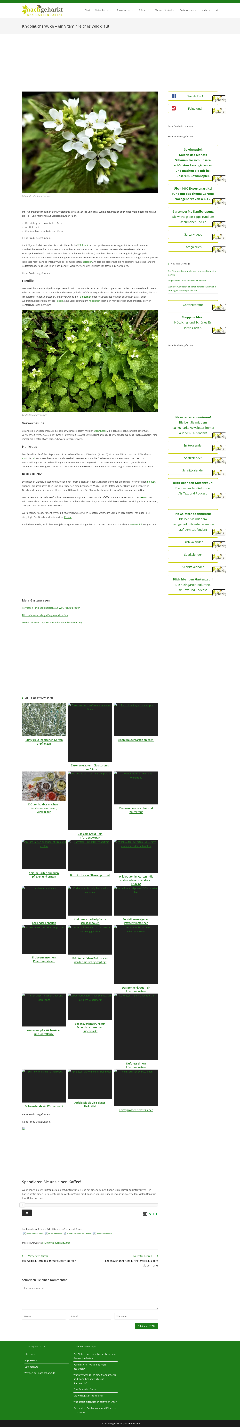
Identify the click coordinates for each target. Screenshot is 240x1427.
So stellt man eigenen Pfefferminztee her (136, 921)
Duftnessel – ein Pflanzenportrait (136, 1065)
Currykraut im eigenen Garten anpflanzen (44, 741)
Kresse (68, 517)
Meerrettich (136, 524)
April (24, 458)
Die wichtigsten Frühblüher (88, 1395)
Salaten (151, 481)
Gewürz (144, 497)
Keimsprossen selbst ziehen (136, 1110)
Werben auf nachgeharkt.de (39, 1372)
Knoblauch (94, 300)
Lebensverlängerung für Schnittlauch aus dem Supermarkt (90, 1027)
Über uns (29, 1354)
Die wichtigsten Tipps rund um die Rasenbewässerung (52, 622)
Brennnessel (100, 430)
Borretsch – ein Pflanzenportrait (90, 875)
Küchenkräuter (62, 1243)
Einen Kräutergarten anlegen (136, 740)
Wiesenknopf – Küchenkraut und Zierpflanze (44, 1032)
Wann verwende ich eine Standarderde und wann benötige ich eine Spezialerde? (94, 1379)
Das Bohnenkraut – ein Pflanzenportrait (136, 989)
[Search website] (216, 10)
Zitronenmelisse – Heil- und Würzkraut (136, 810)
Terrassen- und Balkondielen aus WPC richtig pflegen (51, 607)
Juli (33, 458)
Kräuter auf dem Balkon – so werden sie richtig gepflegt (90, 960)
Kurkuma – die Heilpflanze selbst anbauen (90, 921)
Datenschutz (31, 1366)
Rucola (59, 300)
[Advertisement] (120, 67)
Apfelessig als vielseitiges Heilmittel (89, 1104)
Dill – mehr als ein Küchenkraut (44, 1106)
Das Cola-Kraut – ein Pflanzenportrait (90, 835)
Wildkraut (82, 245)
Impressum (30, 1360)
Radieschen (85, 296)
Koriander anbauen (44, 923)
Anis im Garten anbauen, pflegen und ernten (44, 874)
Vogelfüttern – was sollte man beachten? (187, 280)
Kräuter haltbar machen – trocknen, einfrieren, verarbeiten (44, 808)
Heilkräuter (48, 1243)
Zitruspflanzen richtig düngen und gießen (45, 615)
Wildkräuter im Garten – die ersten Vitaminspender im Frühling (136, 880)
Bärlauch (87, 261)
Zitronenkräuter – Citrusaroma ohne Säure (90, 767)
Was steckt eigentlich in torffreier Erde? (95, 1401)
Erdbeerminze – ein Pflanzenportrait (44, 959)
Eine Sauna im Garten (85, 1389)
